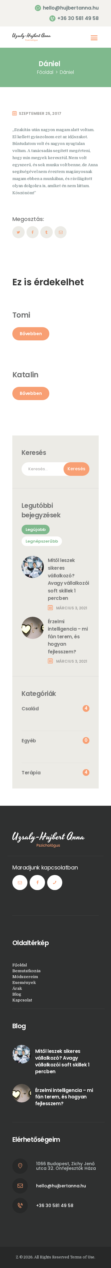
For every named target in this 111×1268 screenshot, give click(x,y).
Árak (17, 988)
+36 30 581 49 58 (54, 1205)
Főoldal (45, 72)
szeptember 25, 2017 (40, 113)
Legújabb (36, 529)
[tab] (36, 529)
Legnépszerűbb (42, 541)
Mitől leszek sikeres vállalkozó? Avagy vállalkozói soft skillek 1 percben (68, 579)
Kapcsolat (22, 1000)
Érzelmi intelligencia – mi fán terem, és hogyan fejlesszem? (68, 636)
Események (24, 982)
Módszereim (25, 976)
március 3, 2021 (71, 608)
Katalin (25, 375)
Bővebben (31, 334)
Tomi (21, 315)
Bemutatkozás (26, 971)
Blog (16, 994)
